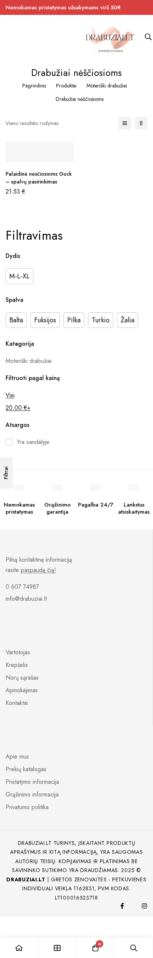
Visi (10, 395)
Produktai (66, 85)
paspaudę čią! (38, 570)
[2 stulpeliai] (141, 123)
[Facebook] (122, 906)
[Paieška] (134, 948)
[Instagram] (144, 906)
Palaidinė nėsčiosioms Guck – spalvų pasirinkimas (39, 177)
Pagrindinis (34, 85)
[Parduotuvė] (57, 948)
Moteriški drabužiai (107, 85)
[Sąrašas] (124, 123)
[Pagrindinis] (19, 948)
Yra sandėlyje (33, 442)
